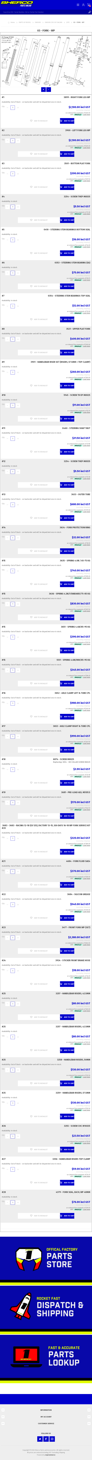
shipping (87, 110)
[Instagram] (52, 1439)
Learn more (86, 114)
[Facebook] (46, 1439)
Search (89, 12)
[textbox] (43, 12)
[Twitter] (40, 1439)
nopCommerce (50, 1455)
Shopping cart (88, 4)
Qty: (3, 106)
